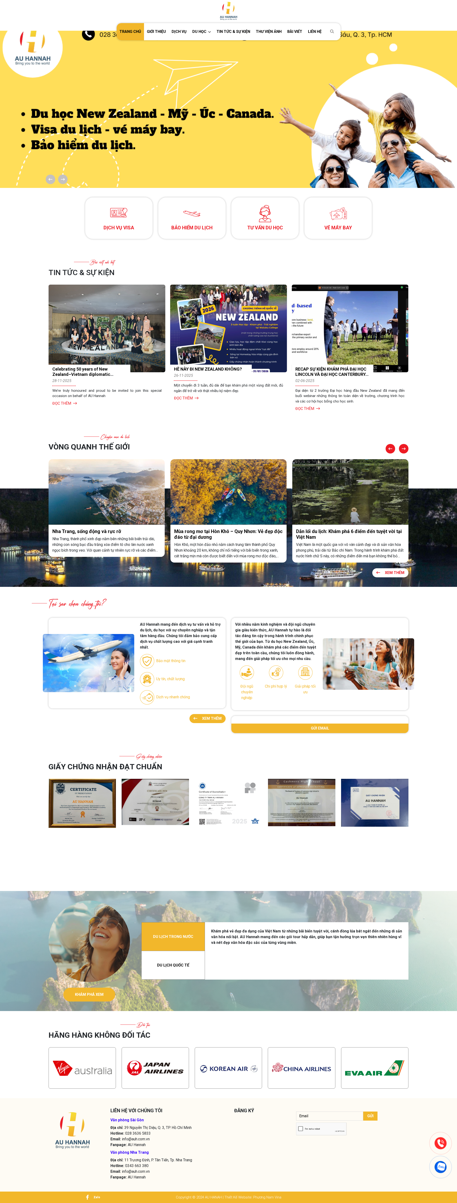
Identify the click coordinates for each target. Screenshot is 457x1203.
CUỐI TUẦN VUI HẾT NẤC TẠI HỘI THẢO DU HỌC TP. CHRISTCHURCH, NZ (330, 374)
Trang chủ (130, 31)
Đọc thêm (61, 398)
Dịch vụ (179, 31)
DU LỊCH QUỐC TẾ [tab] (173, 965)
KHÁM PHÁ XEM (89, 994)
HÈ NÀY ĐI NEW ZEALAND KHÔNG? (86, 369)
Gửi (370, 1116)
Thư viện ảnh (269, 31)
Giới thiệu (156, 31)
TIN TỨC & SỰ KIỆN (233, 31)
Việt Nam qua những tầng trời (328, 531)
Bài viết (294, 31)
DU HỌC (199, 31)
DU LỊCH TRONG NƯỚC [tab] (173, 936)
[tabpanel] (306, 936)
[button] (201, 31)
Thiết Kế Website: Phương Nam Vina (252, 1197)
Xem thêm (394, 572)
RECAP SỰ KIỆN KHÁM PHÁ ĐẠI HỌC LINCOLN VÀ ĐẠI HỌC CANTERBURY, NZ (209, 374)
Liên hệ (315, 31)
